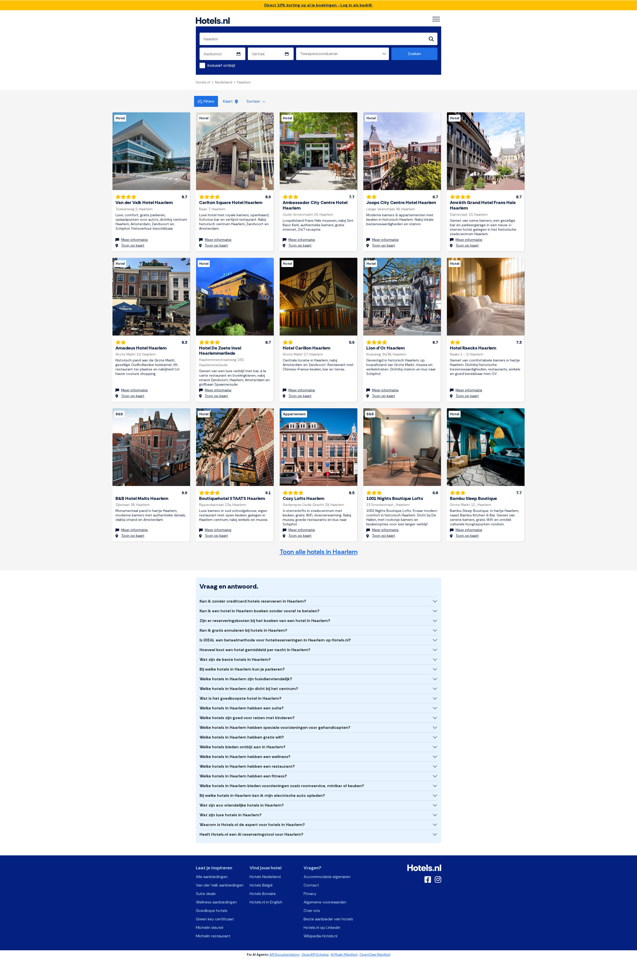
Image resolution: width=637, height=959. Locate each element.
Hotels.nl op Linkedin (322, 927)
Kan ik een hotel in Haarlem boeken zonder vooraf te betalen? (259, 611)
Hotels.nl (203, 82)
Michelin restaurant (213, 936)
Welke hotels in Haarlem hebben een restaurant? (247, 766)
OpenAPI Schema (315, 955)
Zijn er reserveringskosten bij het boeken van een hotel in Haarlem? (265, 620)
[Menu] (436, 19)
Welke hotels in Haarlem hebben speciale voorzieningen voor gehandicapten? (275, 727)
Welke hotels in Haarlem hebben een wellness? (245, 756)
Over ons (312, 910)
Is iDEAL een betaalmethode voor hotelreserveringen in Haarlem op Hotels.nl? (275, 640)
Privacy (310, 893)
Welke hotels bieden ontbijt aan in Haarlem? (242, 747)
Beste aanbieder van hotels (328, 919)
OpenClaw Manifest (375, 955)
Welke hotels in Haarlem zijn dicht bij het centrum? (249, 688)
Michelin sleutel (209, 927)
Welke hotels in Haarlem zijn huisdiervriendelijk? (246, 679)
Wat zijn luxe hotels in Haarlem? (231, 815)
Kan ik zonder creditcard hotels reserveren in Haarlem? (253, 601)
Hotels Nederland (265, 876)
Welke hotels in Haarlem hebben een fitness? (243, 776)
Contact (311, 885)
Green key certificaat (215, 919)
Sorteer (254, 101)
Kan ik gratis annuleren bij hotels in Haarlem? (243, 630)
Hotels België (261, 885)
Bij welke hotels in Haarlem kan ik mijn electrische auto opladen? (262, 795)
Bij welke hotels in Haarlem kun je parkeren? (242, 669)
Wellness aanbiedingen (216, 902)
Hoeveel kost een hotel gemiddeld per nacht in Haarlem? (255, 649)
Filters (209, 101)
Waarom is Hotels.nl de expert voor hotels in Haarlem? (252, 824)
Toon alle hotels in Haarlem (319, 552)
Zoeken (414, 53)
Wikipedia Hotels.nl (320, 936)
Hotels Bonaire (263, 893)
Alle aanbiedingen (212, 876)
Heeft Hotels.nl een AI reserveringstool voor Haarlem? (251, 834)
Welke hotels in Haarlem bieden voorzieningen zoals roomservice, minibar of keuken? (282, 785)
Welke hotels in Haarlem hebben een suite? (242, 708)
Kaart (228, 101)
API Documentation (284, 955)
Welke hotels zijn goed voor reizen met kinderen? (247, 717)
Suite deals (206, 893)
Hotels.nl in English (266, 902)
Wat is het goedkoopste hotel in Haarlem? (240, 698)
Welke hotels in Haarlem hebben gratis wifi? (242, 737)
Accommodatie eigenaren (327, 876)
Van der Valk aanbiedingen (220, 885)
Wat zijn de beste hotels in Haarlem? (235, 659)
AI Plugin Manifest (344, 955)
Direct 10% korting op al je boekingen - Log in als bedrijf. (318, 5)
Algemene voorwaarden (325, 902)
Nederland (223, 82)
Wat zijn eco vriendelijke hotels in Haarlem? (242, 805)
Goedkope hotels (211, 910)
